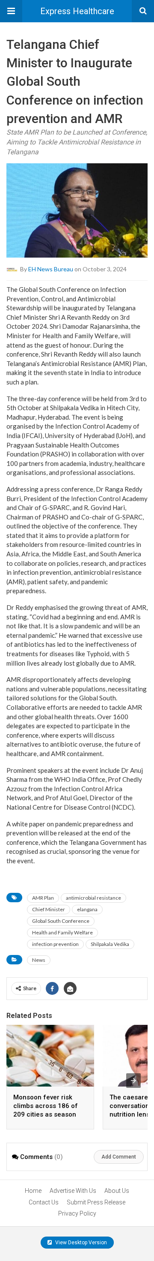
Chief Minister (48, 909)
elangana (87, 909)
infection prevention (55, 944)
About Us (116, 1190)
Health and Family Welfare (62, 932)
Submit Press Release (96, 1202)
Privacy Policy (77, 1213)
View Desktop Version (80, 1243)
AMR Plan (43, 898)
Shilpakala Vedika (110, 944)
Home (33, 1190)
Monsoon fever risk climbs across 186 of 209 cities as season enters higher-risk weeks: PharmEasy (45, 1114)
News (38, 960)
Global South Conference (60, 921)
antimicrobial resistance (93, 898)
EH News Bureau (50, 269)
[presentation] (133, 1080)
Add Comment (118, 1157)
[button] (11, 11)
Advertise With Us (73, 1190)
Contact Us (44, 1202)
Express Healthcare (77, 11)
